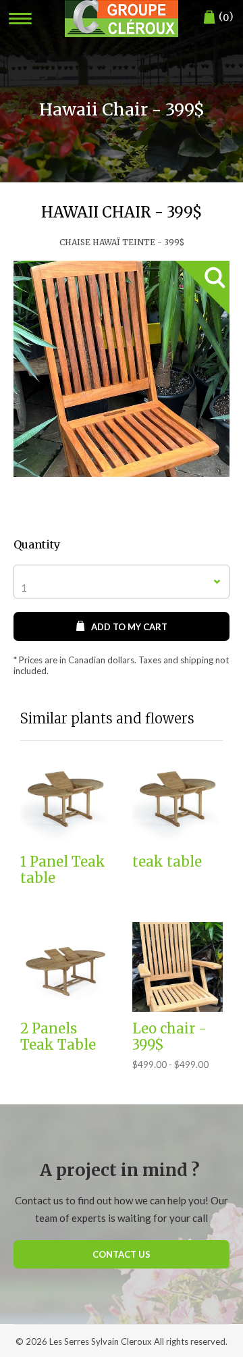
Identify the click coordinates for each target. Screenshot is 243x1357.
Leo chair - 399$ (169, 1037)
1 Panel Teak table (62, 870)
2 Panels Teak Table (58, 1037)
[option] (122, 369)
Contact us (121, 1254)
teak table (167, 862)
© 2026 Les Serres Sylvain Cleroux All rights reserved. (121, 1341)
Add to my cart (129, 626)
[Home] (121, 18)
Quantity (37, 544)
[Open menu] (20, 18)
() (226, 16)
